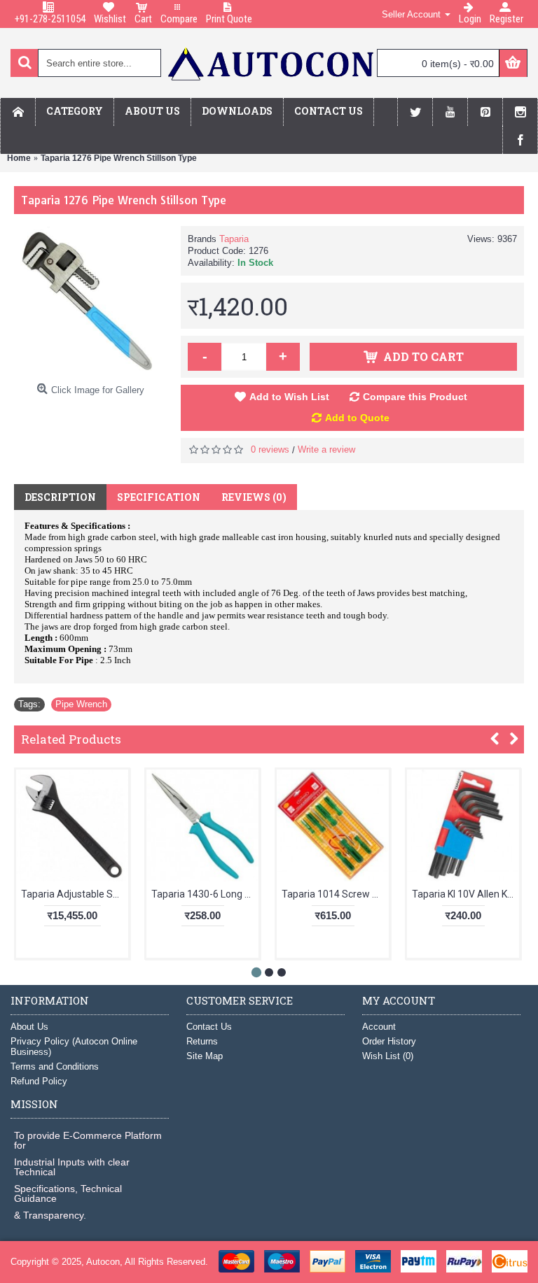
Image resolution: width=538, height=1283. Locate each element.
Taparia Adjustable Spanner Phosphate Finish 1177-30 (74, 894)
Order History (389, 1041)
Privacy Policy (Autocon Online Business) (74, 1046)
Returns (202, 1041)
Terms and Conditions (55, 1066)
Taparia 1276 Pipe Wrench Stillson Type (119, 158)
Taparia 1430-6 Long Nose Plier (204, 894)
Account (379, 1026)
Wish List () (387, 1056)
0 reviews (270, 449)
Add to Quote (357, 417)
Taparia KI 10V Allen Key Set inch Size (465, 894)
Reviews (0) (254, 497)
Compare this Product (415, 396)
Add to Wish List (289, 396)
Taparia (234, 239)
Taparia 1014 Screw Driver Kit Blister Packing (335, 894)
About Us (29, 1026)
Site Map (204, 1056)
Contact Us (209, 1026)
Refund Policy (39, 1081)
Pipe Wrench (81, 704)
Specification (158, 497)
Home (19, 158)
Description (60, 497)
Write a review (326, 449)
